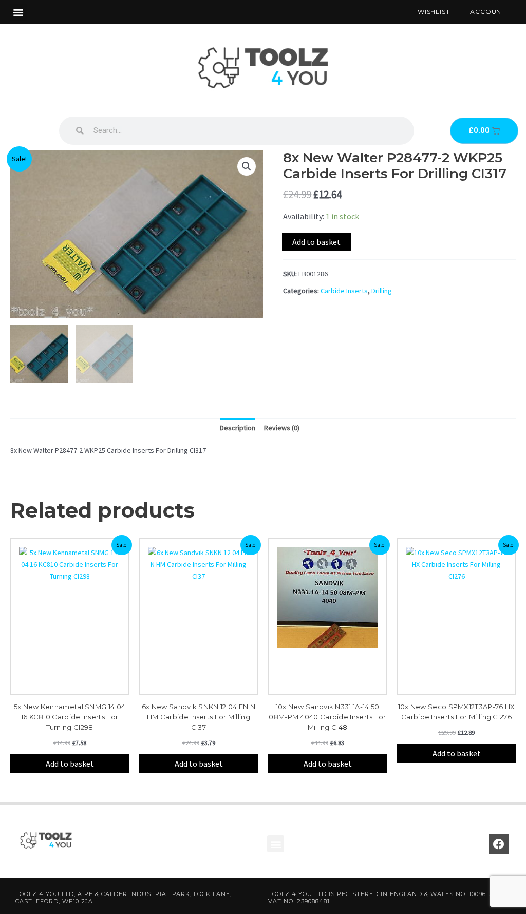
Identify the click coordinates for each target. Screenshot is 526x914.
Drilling (381, 290)
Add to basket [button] (70, 763)
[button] (18, 12)
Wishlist (433, 11)
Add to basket (316, 242)
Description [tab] (237, 427)
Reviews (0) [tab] (281, 427)
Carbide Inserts (344, 290)
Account (487, 11)
